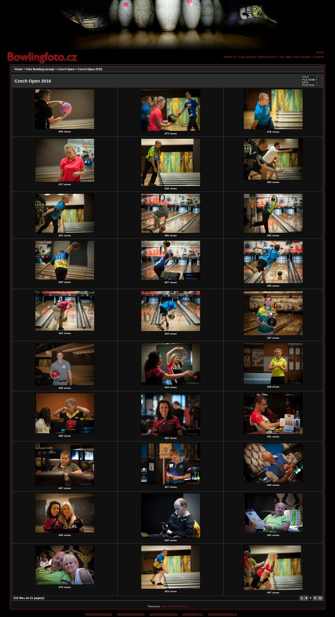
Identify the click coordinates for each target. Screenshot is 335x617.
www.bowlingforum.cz (222, 614)
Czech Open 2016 (90, 69)
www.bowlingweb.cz (98, 614)
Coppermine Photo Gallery (174, 606)
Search (319, 57)
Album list (229, 57)
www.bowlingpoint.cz (164, 614)
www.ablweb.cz (192, 614)
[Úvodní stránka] (44, 56)
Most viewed (267, 57)
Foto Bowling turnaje (40, 69)
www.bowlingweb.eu (131, 614)
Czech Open (66, 69)
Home (320, 52)
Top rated (285, 57)
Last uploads (248, 57)
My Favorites (303, 57)
